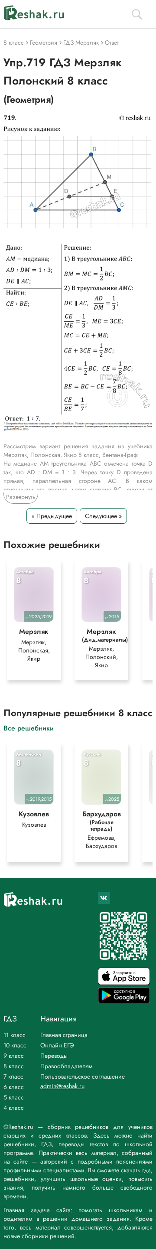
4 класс (13, 1107)
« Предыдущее (52, 516)
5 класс (13, 1097)
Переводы (54, 1055)
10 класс (14, 1045)
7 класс (13, 1076)
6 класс (13, 1087)
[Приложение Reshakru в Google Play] (124, 1001)
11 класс (14, 1035)
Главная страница (64, 1035)
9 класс (13, 1055)
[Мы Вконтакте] (104, 898)
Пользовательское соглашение (82, 1076)
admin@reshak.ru (62, 1086)
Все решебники (28, 727)
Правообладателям (66, 1066)
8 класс (13, 1066)
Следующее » (103, 516)
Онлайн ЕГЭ (57, 1045)
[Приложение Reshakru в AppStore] (124, 983)
